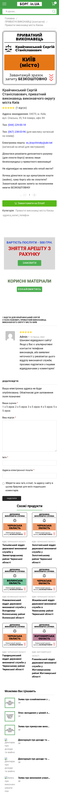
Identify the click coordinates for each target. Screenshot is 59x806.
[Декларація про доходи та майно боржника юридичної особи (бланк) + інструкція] (10, 765)
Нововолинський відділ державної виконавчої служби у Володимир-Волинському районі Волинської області (14, 609)
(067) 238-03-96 (17, 131)
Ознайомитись (29, 289)
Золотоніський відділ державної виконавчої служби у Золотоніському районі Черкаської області (44, 554)
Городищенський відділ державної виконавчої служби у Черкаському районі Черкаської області (14, 662)
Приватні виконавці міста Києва (24, 25)
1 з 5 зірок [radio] (8, 406)
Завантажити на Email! (31, 203)
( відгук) (21, 107)
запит (15, 215)
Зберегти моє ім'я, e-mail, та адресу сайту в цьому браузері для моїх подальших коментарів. (29, 487)
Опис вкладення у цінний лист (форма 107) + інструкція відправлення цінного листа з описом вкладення (34, 712)
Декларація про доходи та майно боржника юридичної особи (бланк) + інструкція (34, 758)
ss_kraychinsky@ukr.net (39, 142)
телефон (24, 215)
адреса (7, 215)
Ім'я (5, 457)
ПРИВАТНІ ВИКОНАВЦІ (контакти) (25, 21)
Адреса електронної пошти (18, 470)
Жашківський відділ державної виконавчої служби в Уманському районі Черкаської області (44, 607)
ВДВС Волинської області (14, 597)
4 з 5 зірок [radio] (47, 406)
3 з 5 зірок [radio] (34, 406)
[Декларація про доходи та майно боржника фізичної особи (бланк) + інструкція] (10, 746)
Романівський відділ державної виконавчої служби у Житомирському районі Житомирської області (44, 668)
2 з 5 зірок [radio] (21, 406)
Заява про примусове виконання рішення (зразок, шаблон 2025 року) (34, 726)
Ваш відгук (9, 417)
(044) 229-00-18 (17, 124)
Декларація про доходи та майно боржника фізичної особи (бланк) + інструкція (34, 739)
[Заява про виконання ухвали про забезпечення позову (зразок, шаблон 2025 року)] (10, 784)
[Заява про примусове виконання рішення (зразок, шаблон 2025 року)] (10, 730)
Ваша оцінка (10, 403)
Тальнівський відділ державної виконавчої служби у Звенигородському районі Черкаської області (14, 554)
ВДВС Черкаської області (14, 542)
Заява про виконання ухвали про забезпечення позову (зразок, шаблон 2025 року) (34, 777)
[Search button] (53, 11)
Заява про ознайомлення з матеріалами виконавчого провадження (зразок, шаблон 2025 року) (34, 699)
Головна (10, 18)
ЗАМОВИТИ (29, 262)
